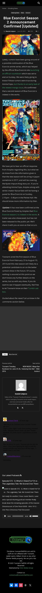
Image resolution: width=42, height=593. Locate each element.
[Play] (5, 516)
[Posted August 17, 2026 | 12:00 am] (21, 492)
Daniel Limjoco (10, 31)
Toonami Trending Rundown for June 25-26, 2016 (11, 369)
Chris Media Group (26, 568)
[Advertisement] (21, 328)
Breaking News (13, 8)
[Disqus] (21, 445)
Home (4, 8)
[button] (3, 3)
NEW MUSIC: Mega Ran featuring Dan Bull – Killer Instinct (31, 369)
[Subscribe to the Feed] (21, 475)
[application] (21, 516)
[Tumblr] (18, 408)
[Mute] (30, 516)
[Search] (39, 3)
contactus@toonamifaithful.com (21, 575)
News (22, 13)
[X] (23, 408)
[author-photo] (21, 391)
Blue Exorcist (13, 354)
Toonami (28, 13)
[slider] (35, 516)
